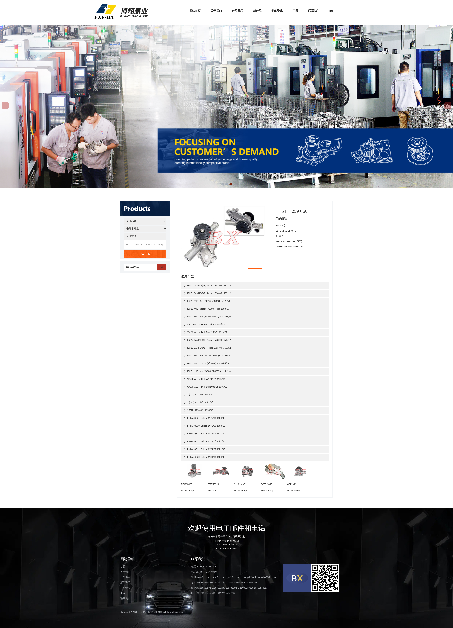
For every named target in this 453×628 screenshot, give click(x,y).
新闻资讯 (277, 10)
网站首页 (195, 10)
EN (331, 10)
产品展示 (237, 10)
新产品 (257, 10)
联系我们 (314, 10)
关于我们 (216, 10)
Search (145, 254)
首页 (122, 566)
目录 (295, 10)
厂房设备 (125, 588)
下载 (122, 593)
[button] (222, 184)
